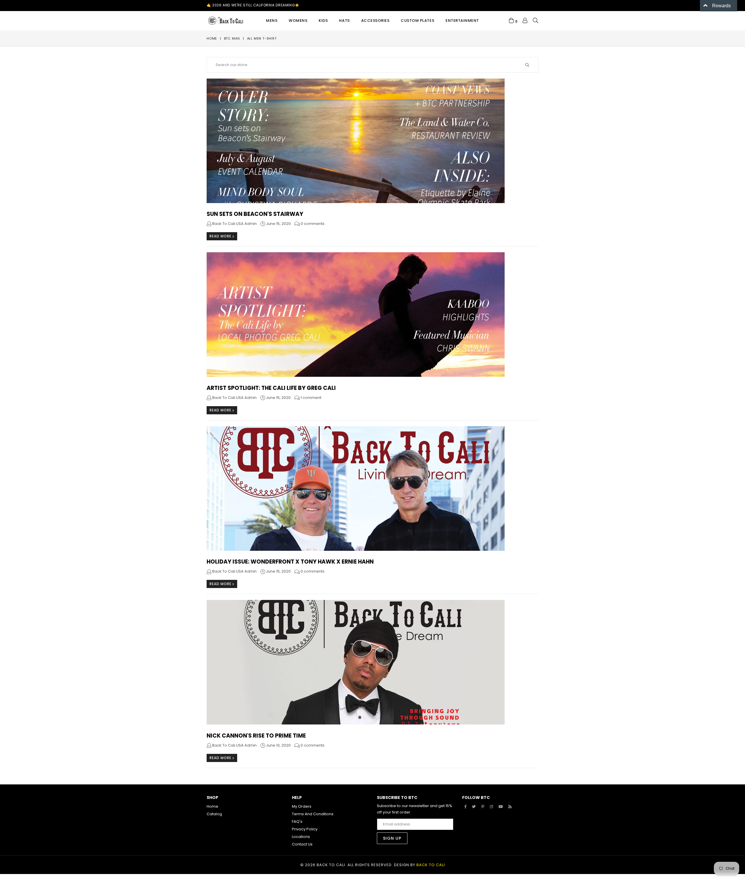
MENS (271, 20)
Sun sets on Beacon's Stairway (255, 214)
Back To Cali (430, 865)
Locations (301, 836)
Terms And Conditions (313, 814)
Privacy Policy (304, 829)
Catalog (214, 814)
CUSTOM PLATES (417, 20)
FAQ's (297, 821)
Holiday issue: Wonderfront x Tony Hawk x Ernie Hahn (290, 562)
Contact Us (302, 844)
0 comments (312, 223)
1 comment (311, 397)
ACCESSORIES (375, 20)
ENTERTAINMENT (462, 20)
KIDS (323, 20)
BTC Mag (232, 38)
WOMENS (298, 20)
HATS (344, 20)
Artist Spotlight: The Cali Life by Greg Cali (271, 388)
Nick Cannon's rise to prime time (256, 736)
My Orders (301, 806)
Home (212, 38)
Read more (221, 236)
